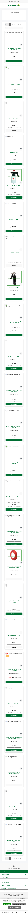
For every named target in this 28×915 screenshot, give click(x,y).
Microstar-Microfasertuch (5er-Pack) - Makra (14, 391)
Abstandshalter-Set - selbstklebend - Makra (14, 83)
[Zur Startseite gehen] (14, 5)
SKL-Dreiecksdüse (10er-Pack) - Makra (14, 427)
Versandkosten (23, 898)
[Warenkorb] (16, 912)
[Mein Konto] (25, 912)
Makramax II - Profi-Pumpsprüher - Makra (14, 253)
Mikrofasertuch (14, 152)
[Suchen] (12, 912)
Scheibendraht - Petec (14, 635)
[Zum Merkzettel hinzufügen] (20, 45)
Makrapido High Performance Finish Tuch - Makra (14, 532)
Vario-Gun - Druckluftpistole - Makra (14, 462)
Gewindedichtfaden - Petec (14, 807)
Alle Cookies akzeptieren (14, 907)
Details (14, 130)
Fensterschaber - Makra (14, 356)
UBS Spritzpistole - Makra (14, 704)
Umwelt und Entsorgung (14, 895)
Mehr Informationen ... (19, 901)
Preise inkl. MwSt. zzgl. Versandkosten (14, 57)
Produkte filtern (15, 12)
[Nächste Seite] (18, 24)
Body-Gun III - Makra (14, 287)
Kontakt (5, 894)
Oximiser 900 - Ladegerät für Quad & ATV (14, 669)
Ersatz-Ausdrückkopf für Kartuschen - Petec (14, 772)
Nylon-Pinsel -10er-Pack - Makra (14, 496)
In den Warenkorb (14, 61)
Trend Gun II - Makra (14, 219)
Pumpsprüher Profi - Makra (14, 185)
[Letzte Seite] (21, 24)
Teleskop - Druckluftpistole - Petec (14, 841)
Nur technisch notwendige (19, 904)
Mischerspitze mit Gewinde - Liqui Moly (14, 49)
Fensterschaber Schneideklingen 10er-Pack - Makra (14, 321)
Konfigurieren (7, 904)
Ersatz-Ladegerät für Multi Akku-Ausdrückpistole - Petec (14, 738)
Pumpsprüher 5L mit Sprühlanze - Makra (14, 601)
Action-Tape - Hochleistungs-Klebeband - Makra (14, 566)
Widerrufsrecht (11, 894)
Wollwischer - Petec (14, 119)
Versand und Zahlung (19, 894)
